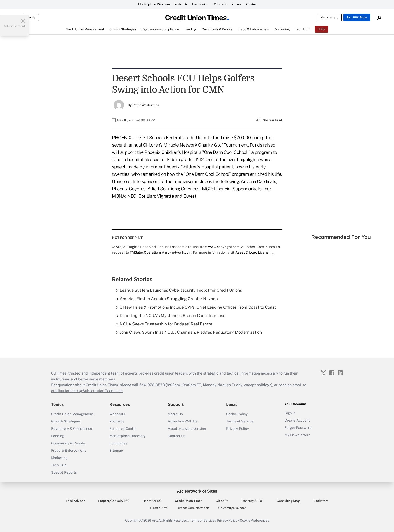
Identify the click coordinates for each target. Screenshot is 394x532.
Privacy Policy (237, 428)
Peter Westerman (145, 105)
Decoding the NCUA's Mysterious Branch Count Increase (172, 315)
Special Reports (64, 472)
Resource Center (243, 4)
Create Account (297, 420)
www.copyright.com (223, 247)
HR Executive (158, 508)
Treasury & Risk (252, 501)
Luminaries (200, 4)
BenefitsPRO (152, 501)
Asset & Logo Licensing (187, 428)
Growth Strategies (66, 421)
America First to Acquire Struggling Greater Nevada (169, 298)
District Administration (193, 508)
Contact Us (177, 436)
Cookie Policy (237, 414)
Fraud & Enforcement (68, 450)
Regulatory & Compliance (71, 428)
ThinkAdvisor (75, 501)
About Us (175, 414)
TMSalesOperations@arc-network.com (160, 252)
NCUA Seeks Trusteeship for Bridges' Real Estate (166, 324)
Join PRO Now (357, 17)
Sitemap (116, 450)
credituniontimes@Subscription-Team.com (87, 391)
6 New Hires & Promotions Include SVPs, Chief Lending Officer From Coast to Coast (198, 307)
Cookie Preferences (254, 520)
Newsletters (329, 17)
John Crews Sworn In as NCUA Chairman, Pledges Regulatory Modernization (191, 332)
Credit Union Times (188, 501)
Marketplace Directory (154, 4)
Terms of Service (240, 421)
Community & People (68, 443)
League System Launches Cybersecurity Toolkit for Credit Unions (181, 290)
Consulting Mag (288, 501)
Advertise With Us (182, 421)
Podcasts (181, 4)
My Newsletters (297, 435)
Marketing (59, 458)
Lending (57, 436)
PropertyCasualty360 (114, 501)
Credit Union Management (72, 414)
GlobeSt (222, 501)
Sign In (290, 413)
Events (30, 17)
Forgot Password (298, 428)
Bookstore (320, 501)
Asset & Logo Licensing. (254, 252)
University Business (232, 508)
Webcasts (220, 4)
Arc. (155, 520)
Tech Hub (58, 465)
